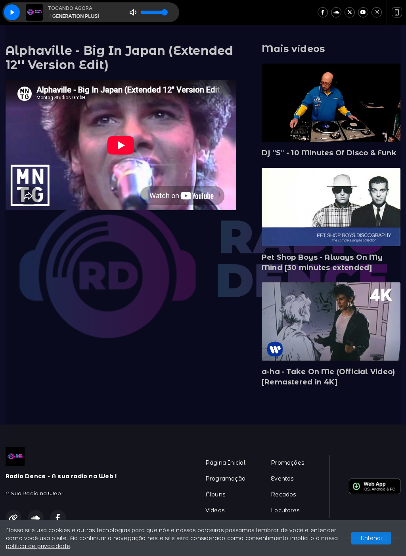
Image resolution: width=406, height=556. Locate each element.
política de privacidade (38, 546)
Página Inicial (225, 462)
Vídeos (214, 510)
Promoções (287, 462)
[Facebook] (323, 12)
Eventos (282, 478)
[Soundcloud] (336, 12)
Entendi (371, 538)
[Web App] (397, 12)
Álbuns (215, 494)
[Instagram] (377, 12)
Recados (283, 494)
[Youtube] (363, 12)
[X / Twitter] (350, 12)
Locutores (285, 510)
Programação (225, 478)
